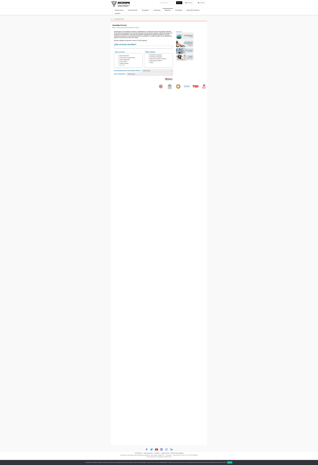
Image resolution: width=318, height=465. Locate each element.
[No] (316, 462)
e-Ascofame (156, 10)
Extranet (190, 2)
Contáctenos (138, 453)
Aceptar (230, 462)
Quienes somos (119, 10)
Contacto (117, 13)
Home (112, 19)
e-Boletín (157, 453)
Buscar (179, 3)
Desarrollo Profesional (193, 10)
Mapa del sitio (165, 453)
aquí (184, 462)
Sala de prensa (148, 453)
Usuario (202, 2)
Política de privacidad (177, 453)
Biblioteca (168, 10)
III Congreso (145, 10)
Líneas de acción (132, 10)
